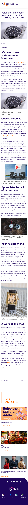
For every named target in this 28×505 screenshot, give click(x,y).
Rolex (4, 136)
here (8, 362)
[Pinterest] (17, 482)
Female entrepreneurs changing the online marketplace (13, 472)
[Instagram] (14, 482)
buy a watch (20, 62)
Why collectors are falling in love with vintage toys (12, 446)
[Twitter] (11, 482)
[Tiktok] (20, 482)
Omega (9, 136)
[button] (17, 4)
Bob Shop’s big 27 (6, 422)
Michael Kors (15, 136)
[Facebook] (7, 482)
